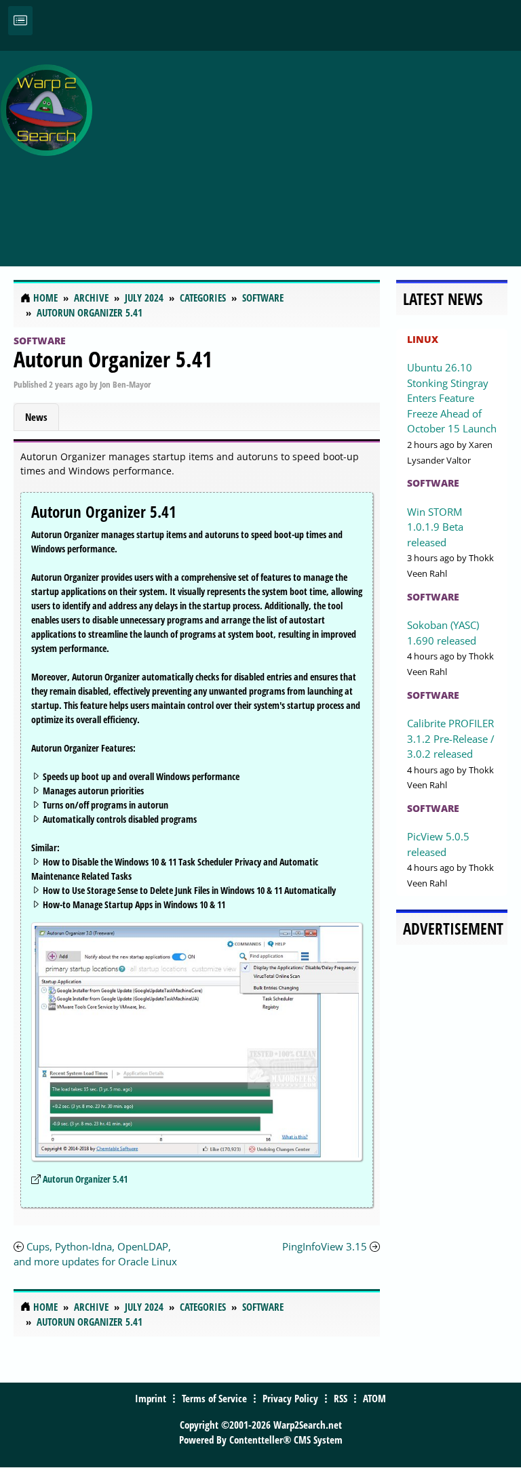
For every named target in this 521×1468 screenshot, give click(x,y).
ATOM (374, 1398)
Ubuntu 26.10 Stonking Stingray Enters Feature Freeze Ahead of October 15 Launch (452, 398)
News (36, 417)
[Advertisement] (310, 151)
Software (40, 340)
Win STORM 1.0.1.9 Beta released (435, 527)
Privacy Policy (290, 1398)
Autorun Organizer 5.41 (113, 358)
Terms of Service (214, 1398)
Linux (422, 339)
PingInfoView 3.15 (324, 1246)
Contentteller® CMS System (286, 1439)
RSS (340, 1398)
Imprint (150, 1398)
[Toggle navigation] (20, 20)
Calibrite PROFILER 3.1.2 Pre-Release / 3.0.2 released (451, 738)
